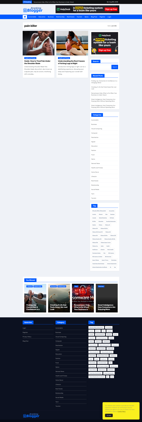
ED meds (112, 217)
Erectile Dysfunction (111, 221)
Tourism (79, 17)
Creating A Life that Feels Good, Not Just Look (58, 307)
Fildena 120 (108, 232)
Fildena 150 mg (104, 235)
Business (51, 17)
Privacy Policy (27, 337)
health (108, 246)
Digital (93, 142)
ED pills (94, 221)
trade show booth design (98, 263)
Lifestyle (94, 176)
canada (94, 217)
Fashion (93, 150)
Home (109, 26)
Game (87, 17)
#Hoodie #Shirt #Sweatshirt (99, 210)
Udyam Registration (112, 263)
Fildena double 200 (96, 239)
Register (102, 17)
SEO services (108, 256)
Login (109, 17)
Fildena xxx (95, 246)
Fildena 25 (107, 225)
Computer (94, 133)
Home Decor (95, 172)
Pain (104, 253)
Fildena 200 (113, 235)
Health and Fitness (30, 58)
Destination (94, 137)
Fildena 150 (95, 235)
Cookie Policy (121, 411)
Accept (109, 415)
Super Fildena (95, 260)
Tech (92, 194)
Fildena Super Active (106, 242)
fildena (100, 225)
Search (96, 61)
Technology (114, 260)
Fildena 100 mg (104, 228)
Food (92, 155)
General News (95, 163)
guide (102, 246)
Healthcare (95, 249)
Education (42, 17)
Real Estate (70, 17)
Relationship (60, 17)
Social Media (95, 189)
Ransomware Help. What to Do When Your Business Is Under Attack (104, 94)
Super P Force (105, 260)
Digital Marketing (103, 217)
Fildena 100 (95, 228)
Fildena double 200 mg (109, 239)
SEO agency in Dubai (97, 256)
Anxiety (94, 214)
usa (115, 267)
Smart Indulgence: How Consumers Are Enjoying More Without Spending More (103, 100)
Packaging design (96, 253)
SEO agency (111, 253)
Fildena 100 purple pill (97, 232)
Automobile (32, 17)
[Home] (25, 17)
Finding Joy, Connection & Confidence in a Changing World (33, 308)
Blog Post (94, 17)
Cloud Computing (96, 129)
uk (110, 267)
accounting (111, 210)
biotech (101, 214)
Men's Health (110, 249)
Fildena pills (95, 242)
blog (106, 214)
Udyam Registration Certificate (99, 267)
